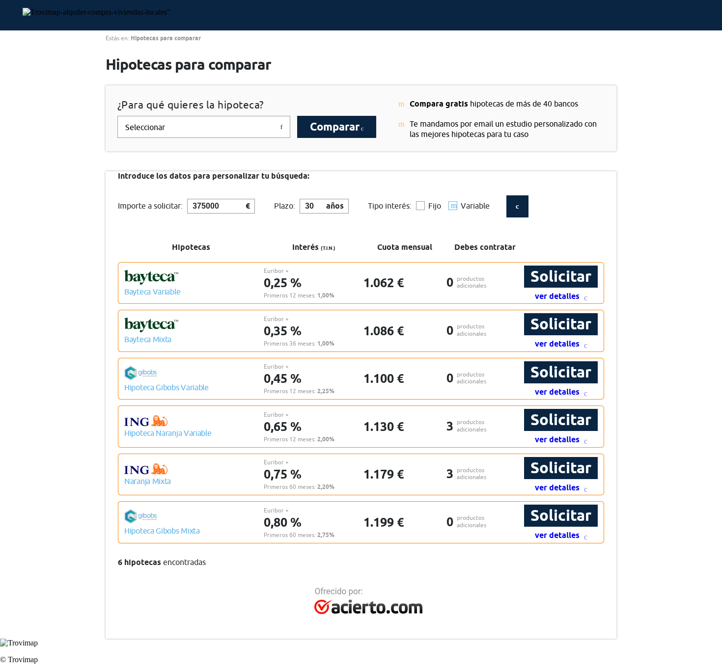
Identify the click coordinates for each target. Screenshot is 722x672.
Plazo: (284, 205)
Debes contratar (485, 247)
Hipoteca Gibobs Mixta (162, 530)
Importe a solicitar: (150, 205)
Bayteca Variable (152, 291)
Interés (313, 247)
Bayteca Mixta (147, 339)
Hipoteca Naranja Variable (168, 433)
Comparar (335, 126)
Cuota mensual (404, 247)
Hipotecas (191, 247)
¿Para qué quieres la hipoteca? (190, 104)
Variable (475, 205)
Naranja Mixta (147, 481)
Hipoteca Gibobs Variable (166, 387)
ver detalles (558, 296)
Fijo (434, 205)
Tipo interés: (390, 205)
